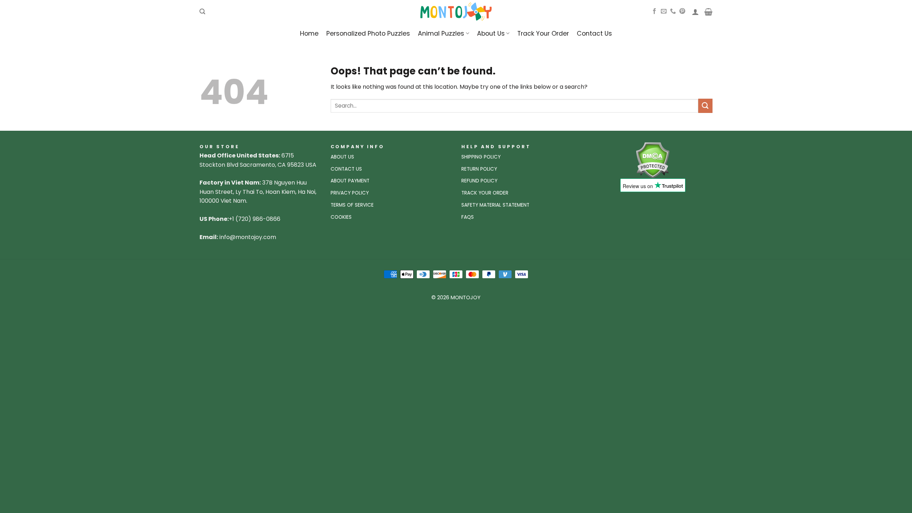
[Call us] (673, 11)
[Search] (202, 12)
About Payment (350, 180)
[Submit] (705, 106)
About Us (491, 33)
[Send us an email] (664, 11)
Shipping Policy (481, 157)
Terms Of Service (352, 205)
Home (309, 33)
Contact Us (594, 33)
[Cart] (708, 12)
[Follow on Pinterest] (682, 11)
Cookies (341, 217)
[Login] (695, 12)
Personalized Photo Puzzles (368, 33)
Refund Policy (479, 180)
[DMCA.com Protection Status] (652, 160)
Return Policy (479, 169)
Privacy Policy (350, 193)
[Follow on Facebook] (654, 11)
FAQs (467, 217)
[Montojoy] (456, 11)
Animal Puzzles (441, 33)
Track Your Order (543, 33)
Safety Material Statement (495, 205)
